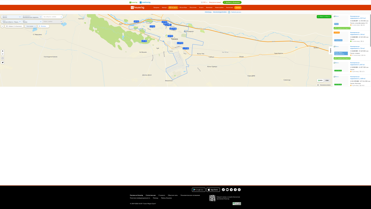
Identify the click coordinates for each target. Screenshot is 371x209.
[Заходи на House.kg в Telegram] (231, 189)
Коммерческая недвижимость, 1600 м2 (357, 77)
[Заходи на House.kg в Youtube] (227, 189)
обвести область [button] (324, 16)
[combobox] (11, 17)
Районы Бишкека (166, 198)
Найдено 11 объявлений (15, 26)
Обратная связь (173, 195)
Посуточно (193, 7)
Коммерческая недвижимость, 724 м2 (357, 47)
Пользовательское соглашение (190, 195)
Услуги (201, 7)
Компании (209, 7)
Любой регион (236, 12)
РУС (204, 2)
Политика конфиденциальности (140, 198)
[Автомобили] (145, 2)
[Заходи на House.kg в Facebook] (235, 189)
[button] (168, 26)
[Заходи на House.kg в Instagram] (239, 189)
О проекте (162, 195)
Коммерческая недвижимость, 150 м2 (357, 33)
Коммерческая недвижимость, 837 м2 (357, 63)
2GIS (318, 84)
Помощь (155, 198)
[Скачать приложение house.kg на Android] (198, 190)
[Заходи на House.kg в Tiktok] (223, 189)
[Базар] (133, 2)
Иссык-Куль (183, 7)
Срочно (238, 7)
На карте (174, 7)
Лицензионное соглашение (325, 84)
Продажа (156, 7)
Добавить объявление (233, 2)
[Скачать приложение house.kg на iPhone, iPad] (213, 190)
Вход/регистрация (215, 2)
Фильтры (44, 26)
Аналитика (229, 7)
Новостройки (219, 7)
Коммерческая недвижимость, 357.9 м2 (358, 17)
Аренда (164, 7)
